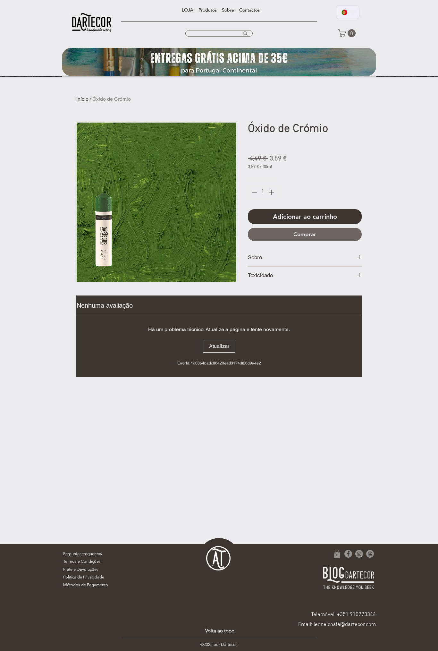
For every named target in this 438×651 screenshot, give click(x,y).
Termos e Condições (82, 561)
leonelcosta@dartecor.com (345, 624)
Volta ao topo (219, 631)
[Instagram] (359, 554)
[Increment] (272, 192)
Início (82, 99)
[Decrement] (253, 192)
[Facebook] (348, 554)
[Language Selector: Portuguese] (347, 12)
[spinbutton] (262, 192)
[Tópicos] (370, 554)
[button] (348, 33)
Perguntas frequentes (82, 553)
